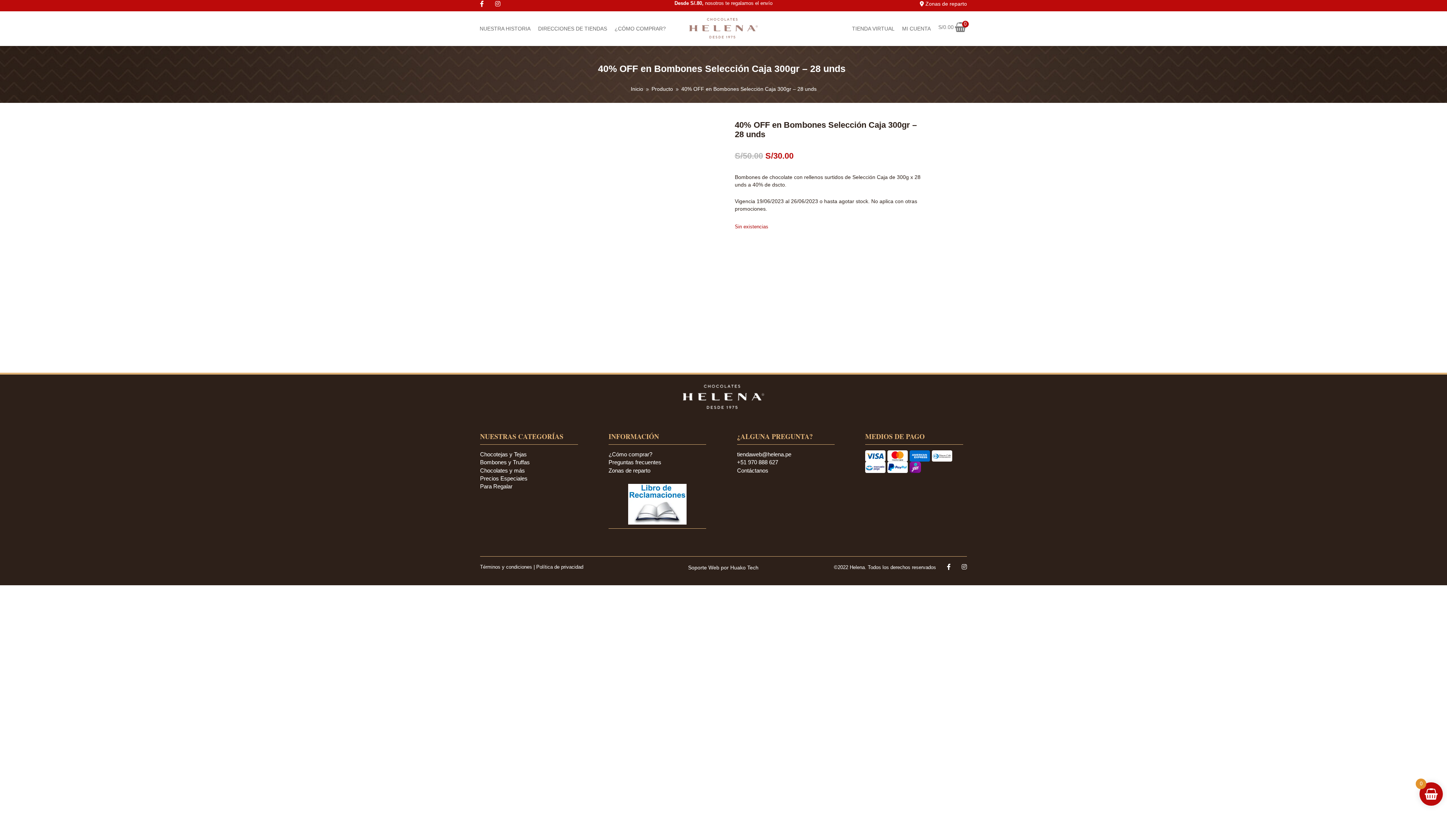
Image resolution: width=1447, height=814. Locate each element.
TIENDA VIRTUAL (873, 29)
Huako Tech (744, 568)
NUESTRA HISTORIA (505, 29)
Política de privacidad (559, 567)
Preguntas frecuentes (635, 462)
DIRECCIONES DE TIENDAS (572, 29)
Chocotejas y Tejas (503, 454)
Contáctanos (752, 470)
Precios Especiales (504, 478)
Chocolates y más (502, 470)
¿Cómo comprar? (630, 454)
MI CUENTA (916, 29)
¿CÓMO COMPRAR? (640, 29)
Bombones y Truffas (505, 462)
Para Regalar (496, 486)
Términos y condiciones (507, 567)
